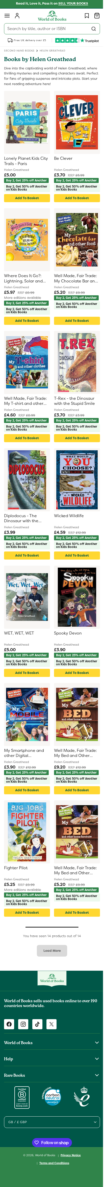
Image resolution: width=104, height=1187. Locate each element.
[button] (7, 16)
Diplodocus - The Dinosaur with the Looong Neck (21, 528)
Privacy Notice (69, 1176)
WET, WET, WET (19, 645)
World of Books (43, 1176)
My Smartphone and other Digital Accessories (24, 768)
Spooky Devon (66, 645)
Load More (50, 972)
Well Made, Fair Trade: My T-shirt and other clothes (25, 407)
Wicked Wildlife (67, 525)
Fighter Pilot (16, 886)
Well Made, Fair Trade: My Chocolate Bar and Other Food (74, 282)
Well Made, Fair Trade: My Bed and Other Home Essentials (73, 768)
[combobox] (50, 28)
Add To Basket (26, 201)
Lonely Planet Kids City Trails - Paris (26, 161)
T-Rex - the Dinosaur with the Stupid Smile (72, 407)
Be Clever (61, 158)
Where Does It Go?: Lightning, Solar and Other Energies (23, 282)
